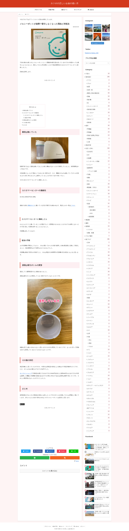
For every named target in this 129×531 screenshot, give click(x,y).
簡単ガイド (31, 205)
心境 (98, 142)
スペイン (98, 320)
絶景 (98, 86)
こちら (73, 205)
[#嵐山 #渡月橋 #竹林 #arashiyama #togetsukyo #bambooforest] (89, 37)
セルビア (98, 327)
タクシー (98, 116)
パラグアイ (98, 363)
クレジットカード (98, 106)
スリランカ (98, 324)
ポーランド (98, 392)
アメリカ (98, 252)
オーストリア (98, 288)
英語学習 (97, 145)
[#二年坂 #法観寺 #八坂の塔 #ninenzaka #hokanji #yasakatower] (106, 28)
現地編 (98, 132)
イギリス (98, 262)
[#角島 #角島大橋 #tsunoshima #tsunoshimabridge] (97, 28)
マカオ (99, 346)
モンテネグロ (98, 421)
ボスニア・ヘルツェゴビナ (98, 385)
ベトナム (98, 375)
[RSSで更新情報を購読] (65, 457)
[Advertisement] (50, 92)
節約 (98, 184)
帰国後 (98, 138)
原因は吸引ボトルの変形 (29, 120)
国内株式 (99, 207)
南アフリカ (98, 408)
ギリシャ (98, 307)
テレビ (98, 200)
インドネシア (98, 275)
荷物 (98, 96)
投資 (98, 203)
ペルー (98, 379)
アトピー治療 (99, 171)
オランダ (98, 291)
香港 (99, 343)
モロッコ (98, 418)
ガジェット (98, 197)
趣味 (97, 223)
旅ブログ (97, 239)
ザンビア (98, 314)
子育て (23, 404)
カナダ (98, 294)
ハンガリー (98, 366)
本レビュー (98, 181)
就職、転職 (98, 233)
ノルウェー (98, 359)
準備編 (98, 129)
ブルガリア (98, 372)
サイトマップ (69, 526)
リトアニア (98, 431)
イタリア (98, 268)
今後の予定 (54, 526)
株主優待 (99, 210)
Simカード (98, 119)
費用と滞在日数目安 (98, 93)
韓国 (98, 298)
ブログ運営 (97, 236)
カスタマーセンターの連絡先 (31, 112)
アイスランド (98, 246)
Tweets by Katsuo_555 (91, 53)
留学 (97, 125)
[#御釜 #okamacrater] (89, 28)
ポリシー (82, 526)
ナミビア (98, 356)
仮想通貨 (99, 216)
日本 (98, 242)
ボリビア (98, 395)
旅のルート (61, 526)
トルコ (98, 353)
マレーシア (98, 405)
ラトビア (98, 427)
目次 (30, 107)
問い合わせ (76, 526)
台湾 (98, 333)
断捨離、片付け (98, 187)
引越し (98, 174)
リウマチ (98, 229)
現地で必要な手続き (98, 135)
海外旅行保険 (98, 109)
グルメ (98, 83)
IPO (99, 213)
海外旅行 (97, 77)
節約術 (98, 122)
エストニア (98, 285)
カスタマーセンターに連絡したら (34, 115)
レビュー (98, 164)
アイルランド (98, 249)
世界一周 (98, 90)
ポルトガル (98, 398)
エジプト (98, 281)
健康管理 (98, 168)
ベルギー (98, 382)
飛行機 (98, 99)
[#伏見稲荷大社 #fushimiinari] (97, 37)
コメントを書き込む (49, 471)
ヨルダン (98, 424)
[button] (108, 63)
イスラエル (98, 265)
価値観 (97, 220)
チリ (98, 349)
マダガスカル (98, 401)
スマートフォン (98, 194)
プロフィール (47, 526)
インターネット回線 (98, 161)
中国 (98, 337)
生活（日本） (97, 148)
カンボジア (98, 301)
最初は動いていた (28, 110)
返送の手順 (28, 117)
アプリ (98, 80)
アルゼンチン (98, 255)
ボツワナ (98, 388)
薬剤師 (97, 226)
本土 (99, 340)
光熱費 (98, 158)
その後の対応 (26, 122)
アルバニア (98, 259)
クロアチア (98, 310)
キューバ (98, 304)
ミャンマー (98, 411)
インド (98, 272)
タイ (98, 330)
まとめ (25, 125)
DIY (98, 155)
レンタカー (98, 112)
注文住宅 (98, 151)
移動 (98, 177)
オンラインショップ (26, 373)
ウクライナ (98, 278)
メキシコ (98, 414)
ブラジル (98, 369)
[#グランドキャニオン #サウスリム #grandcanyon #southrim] (106, 37)
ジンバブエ (98, 317)
